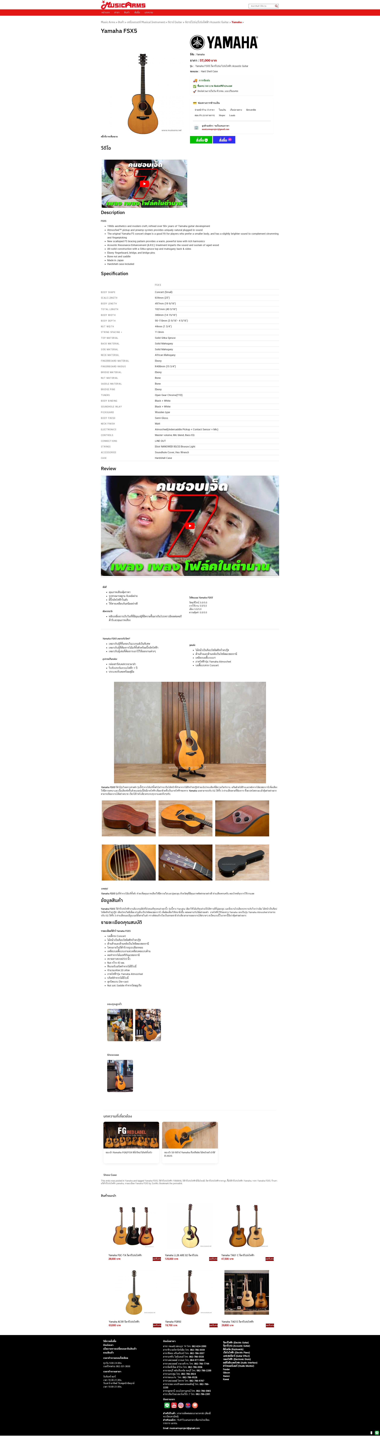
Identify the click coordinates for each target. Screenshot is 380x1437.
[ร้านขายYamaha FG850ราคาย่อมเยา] (190, 1292)
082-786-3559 (197, 1350)
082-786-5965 (203, 1391)
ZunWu (155, 1183)
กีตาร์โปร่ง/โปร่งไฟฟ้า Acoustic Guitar (207, 22)
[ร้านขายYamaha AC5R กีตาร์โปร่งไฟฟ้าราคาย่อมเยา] (133, 1292)
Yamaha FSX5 (151, 1181)
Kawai (226, 1379)
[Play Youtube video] (144, 184)
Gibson (226, 1372)
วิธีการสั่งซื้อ (109, 1341)
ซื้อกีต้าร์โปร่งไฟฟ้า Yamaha (239, 1181)
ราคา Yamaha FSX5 (261, 1181)
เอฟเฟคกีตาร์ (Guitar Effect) (236, 1356)
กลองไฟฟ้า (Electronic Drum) (237, 1359)
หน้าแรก (106, 12)
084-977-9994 (197, 1360)
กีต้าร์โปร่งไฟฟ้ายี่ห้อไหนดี (194, 1181)
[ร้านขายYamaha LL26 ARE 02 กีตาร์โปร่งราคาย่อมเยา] (189, 1226)
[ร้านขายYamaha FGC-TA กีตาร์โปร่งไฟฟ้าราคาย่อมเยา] (133, 1226)
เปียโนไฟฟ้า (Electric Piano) (236, 1352)
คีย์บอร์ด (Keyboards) (233, 1349)
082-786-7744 (201, 1363)
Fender (226, 1369)
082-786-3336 (195, 1367)
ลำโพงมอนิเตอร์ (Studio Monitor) (238, 1366)
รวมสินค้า (108, 1352)
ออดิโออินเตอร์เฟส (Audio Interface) (240, 1362)
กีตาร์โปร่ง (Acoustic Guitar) (236, 1346)
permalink (177, 1183)
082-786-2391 (203, 1394)
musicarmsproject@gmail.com (215, 129)
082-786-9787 (197, 1380)
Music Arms (108, 22)
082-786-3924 (188, 1374)
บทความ (149, 12)
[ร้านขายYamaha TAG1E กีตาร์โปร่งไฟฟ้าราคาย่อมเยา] (246, 1292)
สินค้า (127, 12)
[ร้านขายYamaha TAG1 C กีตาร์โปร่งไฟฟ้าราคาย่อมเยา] (246, 1226)
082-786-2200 (204, 1370)
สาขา (116, 12)
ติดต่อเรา (108, 1345)
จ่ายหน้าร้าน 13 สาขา (205, 110)
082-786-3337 (197, 1353)
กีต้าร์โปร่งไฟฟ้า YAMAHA (170, 1181)
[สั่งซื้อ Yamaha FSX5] (201, 140)
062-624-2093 (199, 1346)
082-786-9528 (190, 1377)
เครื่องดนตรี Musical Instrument (146, 22)
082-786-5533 (196, 1356)
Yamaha (237, 22)
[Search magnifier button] (276, 6)
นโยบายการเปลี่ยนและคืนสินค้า (120, 1348)
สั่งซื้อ (137, 12)
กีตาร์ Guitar (175, 22)
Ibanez (226, 1376)
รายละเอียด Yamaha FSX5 (136, 1183)
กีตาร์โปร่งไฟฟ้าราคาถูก (216, 1181)
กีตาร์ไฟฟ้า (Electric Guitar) (236, 1342)
